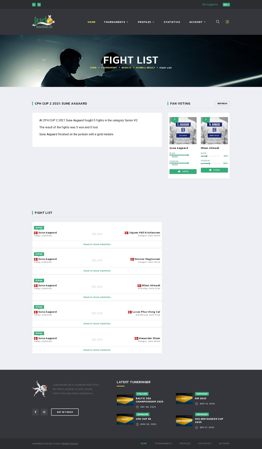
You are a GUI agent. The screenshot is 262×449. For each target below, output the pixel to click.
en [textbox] (225, 4)
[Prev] (34, 4)
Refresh (222, 103)
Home (92, 22)
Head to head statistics (97, 244)
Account (196, 22)
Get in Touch (65, 412)
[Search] (217, 21)
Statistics (172, 22)
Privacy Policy (69, 443)
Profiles (144, 22)
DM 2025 (200, 398)
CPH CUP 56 (143, 419)
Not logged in (210, 4)
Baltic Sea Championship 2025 (149, 400)
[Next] (39, 4)
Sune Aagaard (178, 148)
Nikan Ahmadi (210, 148)
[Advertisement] (97, 176)
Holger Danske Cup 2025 (209, 420)
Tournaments (114, 22)
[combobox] (226, 4)
